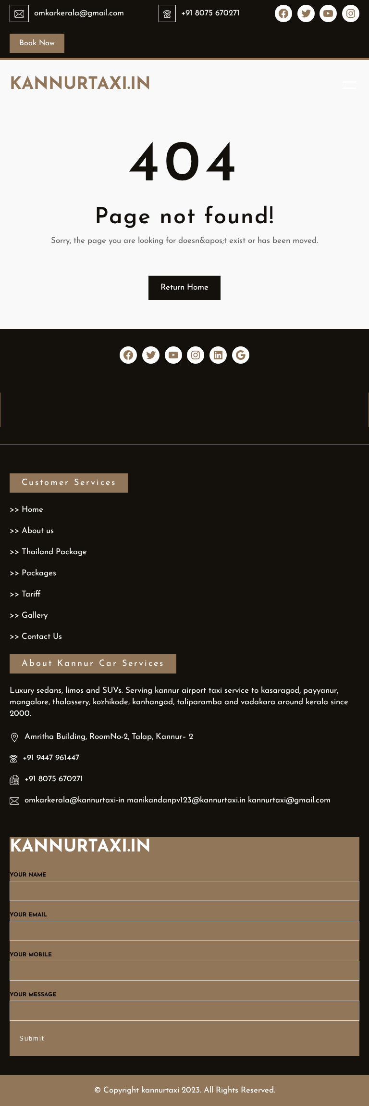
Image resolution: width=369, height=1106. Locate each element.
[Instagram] (350, 13)
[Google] (240, 355)
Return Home (184, 287)
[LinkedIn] (218, 355)
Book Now (37, 43)
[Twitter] (306, 13)
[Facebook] (283, 13)
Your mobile (31, 955)
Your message (33, 995)
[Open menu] (349, 85)
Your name (28, 875)
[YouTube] (328, 13)
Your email (28, 915)
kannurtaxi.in (80, 84)
